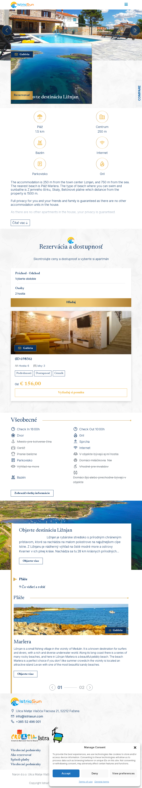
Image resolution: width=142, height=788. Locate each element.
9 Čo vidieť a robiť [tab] (32, 587)
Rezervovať (22, 95)
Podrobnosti (23, 373)
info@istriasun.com (29, 716)
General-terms (101, 781)
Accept (66, 773)
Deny (95, 773)
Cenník (58, 373)
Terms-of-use (86, 781)
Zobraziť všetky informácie (32, 493)
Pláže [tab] (23, 579)
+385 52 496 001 (28, 722)
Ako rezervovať (21, 755)
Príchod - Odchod (27, 273)
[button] (135, 747)
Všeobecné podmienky (26, 750)
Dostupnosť (43, 373)
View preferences (123, 773)
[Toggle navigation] (126, 5)
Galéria (24, 54)
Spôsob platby (20, 759)
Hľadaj (71, 302)
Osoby (19, 288)
